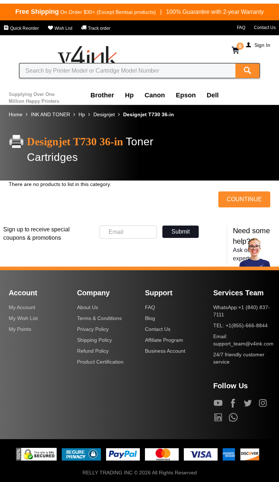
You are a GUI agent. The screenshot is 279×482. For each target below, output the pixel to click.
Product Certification (100, 362)
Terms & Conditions (99, 318)
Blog (150, 318)
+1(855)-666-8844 (247, 325)
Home (16, 114)
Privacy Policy (93, 329)
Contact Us (265, 27)
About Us (87, 307)
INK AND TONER (50, 114)
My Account (22, 307)
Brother (102, 95)
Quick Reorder (24, 28)
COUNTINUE (244, 199)
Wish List (62, 28)
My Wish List (23, 318)
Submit (180, 231)
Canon (155, 95)
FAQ (241, 27)
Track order (98, 28)
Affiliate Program (164, 340)
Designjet (104, 114)
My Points (20, 329)
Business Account (165, 351)
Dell (213, 95)
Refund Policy (93, 351)
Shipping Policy (94, 340)
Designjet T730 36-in (148, 114)
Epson (186, 95)
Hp (129, 95)
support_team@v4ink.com (243, 344)
